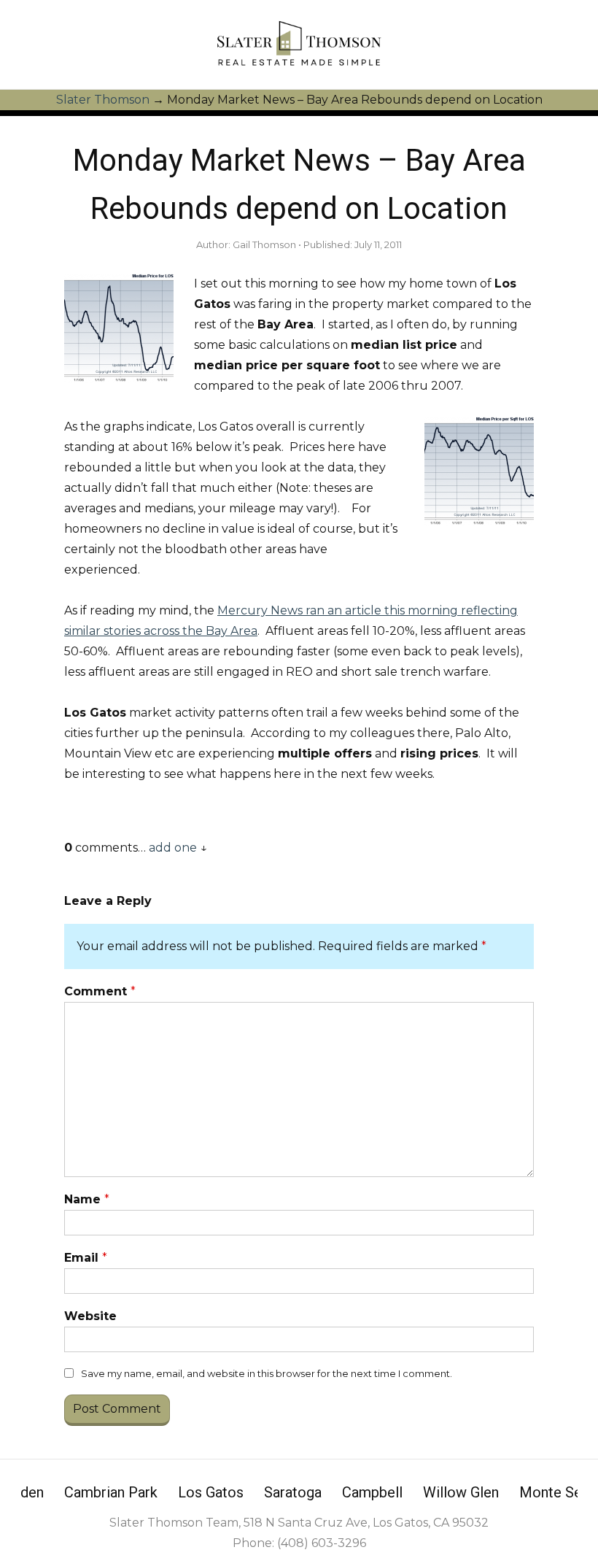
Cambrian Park (111, 1492)
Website (90, 1316)
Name (86, 1199)
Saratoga (293, 1492)
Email (85, 1258)
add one (173, 848)
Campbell (372, 1492)
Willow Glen (461, 1492)
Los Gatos (211, 1492)
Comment (100, 991)
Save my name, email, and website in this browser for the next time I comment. (266, 1373)
